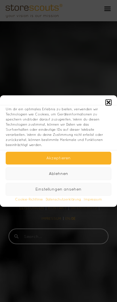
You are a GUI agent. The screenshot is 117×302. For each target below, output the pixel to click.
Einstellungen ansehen (58, 189)
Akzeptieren (58, 157)
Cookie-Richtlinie (29, 199)
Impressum (93, 199)
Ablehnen (58, 173)
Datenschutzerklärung (63, 199)
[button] (108, 102)
